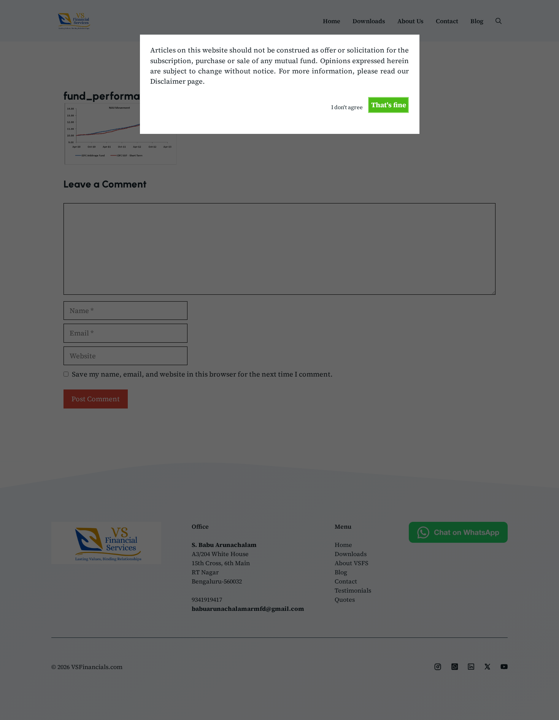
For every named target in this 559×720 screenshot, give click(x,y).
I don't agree (347, 107)
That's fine (388, 105)
